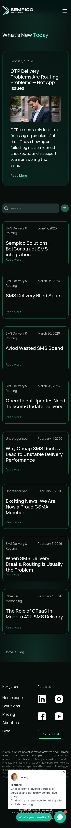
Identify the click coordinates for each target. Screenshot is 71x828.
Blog (6, 731)
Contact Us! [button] (50, 734)
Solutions (11, 706)
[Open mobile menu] (65, 10)
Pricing (8, 714)
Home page (12, 697)
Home (9, 652)
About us (10, 722)
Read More (18, 175)
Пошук (6, 208)
